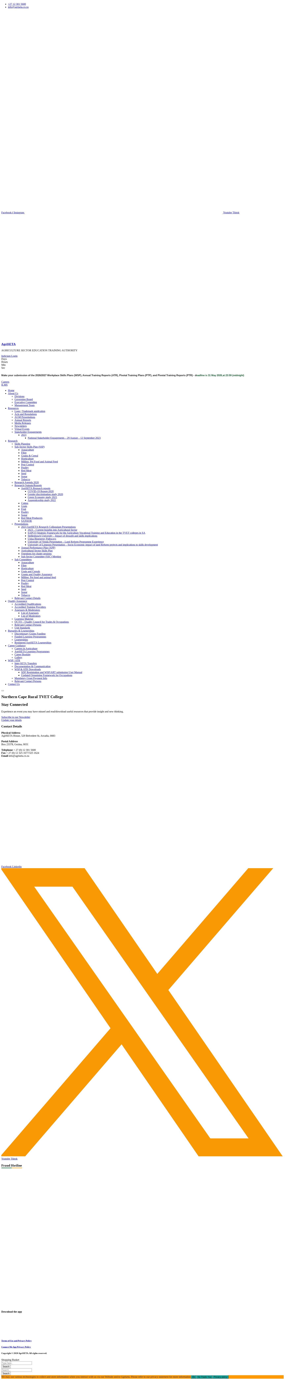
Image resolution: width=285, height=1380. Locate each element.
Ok (193, 1377)
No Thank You (204, 1377)
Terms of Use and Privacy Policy (16, 1340)
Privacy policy (220, 1377)
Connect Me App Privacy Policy (16, 1347)
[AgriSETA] (20, 337)
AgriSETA (8, 344)
